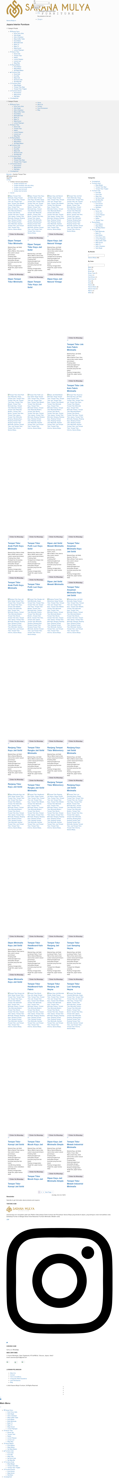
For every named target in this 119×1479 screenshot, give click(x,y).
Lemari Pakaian (18, 59)
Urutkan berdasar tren (20, 183)
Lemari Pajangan (19, 50)
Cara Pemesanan (42, 108)
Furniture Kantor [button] (17, 91)
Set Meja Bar (18, 81)
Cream (90, 275)
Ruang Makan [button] (16, 65)
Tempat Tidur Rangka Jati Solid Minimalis (36, 750)
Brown (90, 271)
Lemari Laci (17, 61)
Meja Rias (17, 63)
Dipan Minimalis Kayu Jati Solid (15, 944)
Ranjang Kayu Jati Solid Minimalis (73, 750)
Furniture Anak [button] (16, 83)
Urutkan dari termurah (20, 189)
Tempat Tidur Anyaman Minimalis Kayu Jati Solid (74, 547)
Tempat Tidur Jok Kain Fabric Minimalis (75, 347)
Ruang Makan (96, 222)
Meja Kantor (17, 94)
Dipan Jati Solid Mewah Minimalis (55, 544)
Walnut (90, 291)
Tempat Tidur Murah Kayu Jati (35, 1143)
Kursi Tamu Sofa (19, 33)
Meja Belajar (17, 85)
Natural (90, 285)
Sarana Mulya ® (11, 20)
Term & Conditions (15, 1377)
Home (39, 103)
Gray (89, 281)
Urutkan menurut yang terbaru (23, 187)
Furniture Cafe (96, 191)
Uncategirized (14, 98)
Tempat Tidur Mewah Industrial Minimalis (75, 1144)
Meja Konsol (17, 48)
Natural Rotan (92, 287)
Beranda (9, 174)
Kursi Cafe (17, 74)
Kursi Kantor (17, 93)
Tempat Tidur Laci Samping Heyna (73, 945)
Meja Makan (17, 68)
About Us (40, 104)
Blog (38, 110)
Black (89, 267)
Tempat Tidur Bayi (19, 87)
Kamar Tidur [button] (15, 52)
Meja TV (16, 46)
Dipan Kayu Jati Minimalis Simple (55, 1143)
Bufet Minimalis (18, 43)
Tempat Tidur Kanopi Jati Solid (16, 1143)
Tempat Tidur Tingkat (20, 89)
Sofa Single (17, 35)
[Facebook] (7, 1220)
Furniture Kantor (97, 202)
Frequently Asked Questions (18, 1378)
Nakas (16, 57)
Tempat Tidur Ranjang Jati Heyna (53, 945)
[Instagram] (59, 1341)
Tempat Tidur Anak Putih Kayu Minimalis (16, 546)
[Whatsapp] (7, 1342)
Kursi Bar (16, 76)
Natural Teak (92, 289)
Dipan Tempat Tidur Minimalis (15, 242)
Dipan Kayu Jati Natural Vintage (54, 242)
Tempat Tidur (18, 55)
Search (36, 8)
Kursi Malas (17, 41)
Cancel (12, 193)
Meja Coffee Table (19, 39)
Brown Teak (91, 273)
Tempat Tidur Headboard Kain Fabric (35, 945)
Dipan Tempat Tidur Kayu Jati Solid (35, 247)
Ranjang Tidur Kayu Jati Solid (15, 749)
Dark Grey (91, 279)
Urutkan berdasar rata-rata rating (23, 185)
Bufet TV (16, 44)
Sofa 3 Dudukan (18, 37)
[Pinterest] (8, 1220)
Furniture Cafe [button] (15, 72)
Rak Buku (17, 96)
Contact (39, 106)
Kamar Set (17, 54)
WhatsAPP (42, 11)
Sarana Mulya (92, 257)
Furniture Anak (96, 183)
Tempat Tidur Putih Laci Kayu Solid (35, 546)
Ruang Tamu (95, 229)
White (89, 292)
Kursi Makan (17, 67)
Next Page (48, 1192)
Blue (89, 269)
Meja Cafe (17, 78)
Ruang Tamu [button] (16, 31)
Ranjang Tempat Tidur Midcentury (55, 749)
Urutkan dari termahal (20, 191)
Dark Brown (91, 277)
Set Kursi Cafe (18, 80)
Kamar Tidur (95, 209)
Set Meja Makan (19, 70)
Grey (89, 283)
